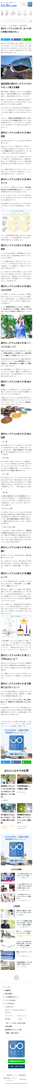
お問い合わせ (23, 1079)
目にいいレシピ (22, 1015)
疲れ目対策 (7, 14)
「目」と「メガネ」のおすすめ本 (15, 1023)
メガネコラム (30, 14)
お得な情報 (8, 1026)
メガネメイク (9, 1015)
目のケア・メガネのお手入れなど (8, 827)
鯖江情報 (7, 1019)
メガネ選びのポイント (13, 14)
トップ (7, 987)
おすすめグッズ (22, 1010)
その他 (20, 1019)
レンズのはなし (25, 14)
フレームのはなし (19, 14)
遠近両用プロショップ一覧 (13, 1029)
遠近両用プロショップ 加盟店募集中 (16, 1075)
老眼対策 (2, 14)
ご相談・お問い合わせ (12, 1033)
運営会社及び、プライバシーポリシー (9, 1079)
